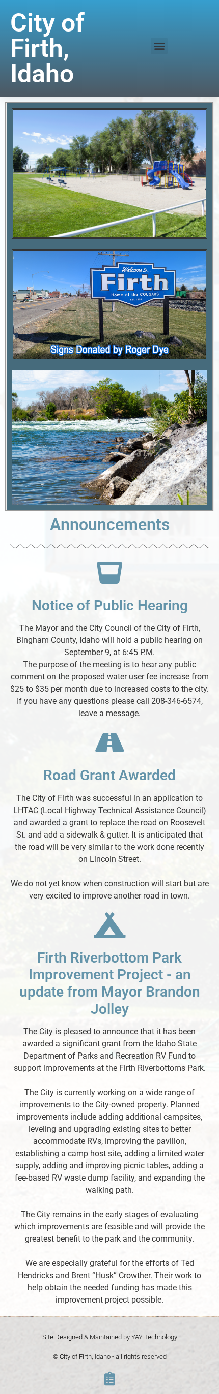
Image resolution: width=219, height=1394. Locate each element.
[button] (159, 46)
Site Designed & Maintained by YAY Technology (109, 1337)
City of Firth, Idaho (47, 48)
